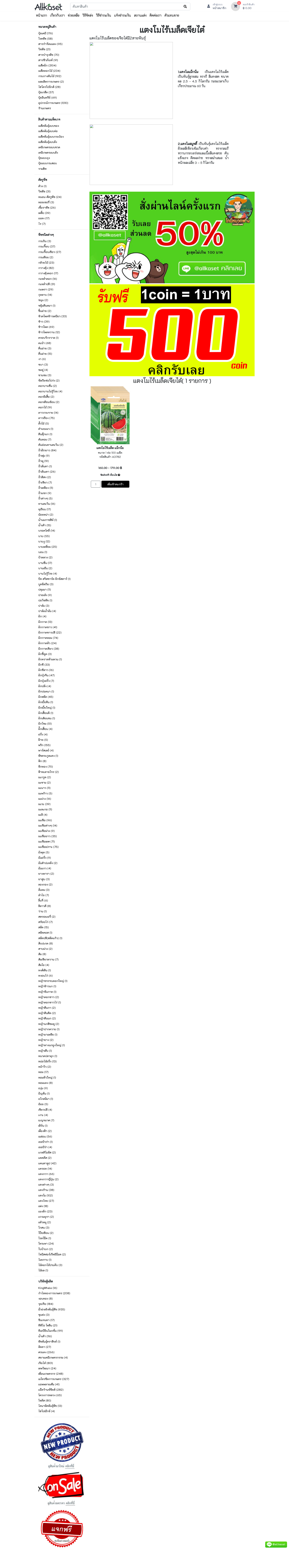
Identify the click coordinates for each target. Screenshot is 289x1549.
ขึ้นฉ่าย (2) (44, 311)
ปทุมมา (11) (44, 589)
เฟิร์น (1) (43, 1125)
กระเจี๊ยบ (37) (46, 246)
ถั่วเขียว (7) (45, 482)
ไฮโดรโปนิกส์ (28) (49, 87)
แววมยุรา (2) (46, 1217)
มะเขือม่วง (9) (46, 831)
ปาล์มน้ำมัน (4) (47, 611)
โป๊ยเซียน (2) (45, 1233)
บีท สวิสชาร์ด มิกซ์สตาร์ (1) (54, 579)
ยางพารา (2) (46, 873)
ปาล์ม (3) (43, 605)
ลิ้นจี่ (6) (43, 900)
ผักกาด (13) (45, 622)
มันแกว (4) (44, 868)
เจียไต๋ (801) (45, 1363)
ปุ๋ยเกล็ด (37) (46, 92)
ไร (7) (42, 224)
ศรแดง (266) (46, 1352)
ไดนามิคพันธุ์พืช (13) (50, 1406)
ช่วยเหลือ (73, 15)
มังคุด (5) (43, 852)
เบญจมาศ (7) (46, 1120)
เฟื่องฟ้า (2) (45, 1131)
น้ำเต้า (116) (45, 1336)
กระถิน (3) (44, 241)
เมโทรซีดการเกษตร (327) (53, 1379)
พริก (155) (44, 745)
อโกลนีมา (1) (45, 1099)
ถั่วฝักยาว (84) (47, 450)
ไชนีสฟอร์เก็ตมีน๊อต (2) (52, 1254)
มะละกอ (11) (45, 809)
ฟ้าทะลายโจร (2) (48, 772)
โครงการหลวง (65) (50, 1395)
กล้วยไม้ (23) (46, 262)
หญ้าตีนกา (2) (47, 1008)
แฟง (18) (43, 1206)
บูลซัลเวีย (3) (45, 584)
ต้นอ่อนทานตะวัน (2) (50, 445)
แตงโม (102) (45, 1195)
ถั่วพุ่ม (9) (44, 455)
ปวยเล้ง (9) (45, 595)
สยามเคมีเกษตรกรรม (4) (53, 1357)
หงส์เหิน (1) (44, 970)
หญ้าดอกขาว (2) (48, 997)
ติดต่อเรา (155, 15)
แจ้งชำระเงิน (122, 15)
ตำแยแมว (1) (45, 429)
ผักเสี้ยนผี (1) (45, 713)
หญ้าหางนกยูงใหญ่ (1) (51, 1045)
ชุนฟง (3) (44, 1315)
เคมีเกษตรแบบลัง (48, 152)
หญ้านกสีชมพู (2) (48, 1024)
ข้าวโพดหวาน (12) (49, 332)
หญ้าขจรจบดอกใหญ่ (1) (52, 981)
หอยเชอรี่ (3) (46, 202)
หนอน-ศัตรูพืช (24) (50, 197)
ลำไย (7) (43, 895)
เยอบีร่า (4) (45, 1147)
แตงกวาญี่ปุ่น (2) (48, 1179)
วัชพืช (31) (44, 191)
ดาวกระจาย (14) (48, 412)
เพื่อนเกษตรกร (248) (50, 1373)
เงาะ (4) (43, 1115)
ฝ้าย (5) (43, 740)
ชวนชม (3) (44, 375)
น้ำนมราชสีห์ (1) (47, 520)
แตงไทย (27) (46, 1201)
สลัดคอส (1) (45, 932)
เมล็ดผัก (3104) (47, 65)
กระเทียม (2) (45, 257)
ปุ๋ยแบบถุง (44, 158)
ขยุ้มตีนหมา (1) (46, 305)
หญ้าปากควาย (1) (49, 1029)
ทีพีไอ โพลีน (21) (47, 1325)
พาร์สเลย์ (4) (46, 750)
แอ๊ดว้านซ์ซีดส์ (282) (51, 1389)
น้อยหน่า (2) (45, 514)
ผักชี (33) (44, 664)
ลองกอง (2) (45, 884)
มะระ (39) (44, 804)
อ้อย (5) (43, 1104)
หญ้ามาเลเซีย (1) (47, 1034)
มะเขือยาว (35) (47, 836)
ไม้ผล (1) (43, 1270)
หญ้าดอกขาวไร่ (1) (49, 1002)
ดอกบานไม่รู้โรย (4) (50, 391)
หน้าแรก (41, 15)
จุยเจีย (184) (45, 1304)
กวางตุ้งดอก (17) (48, 273)
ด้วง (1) (42, 186)
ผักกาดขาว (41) (47, 627)
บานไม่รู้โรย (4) (47, 573)
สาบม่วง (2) (45, 949)
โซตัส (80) (44, 1400)
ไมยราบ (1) (45, 1260)
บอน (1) (42, 552)
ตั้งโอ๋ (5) (43, 423)
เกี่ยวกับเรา (57, 15)
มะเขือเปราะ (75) (48, 847)
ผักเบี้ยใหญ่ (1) (46, 707)
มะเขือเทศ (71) (46, 841)
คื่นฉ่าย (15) (45, 354)
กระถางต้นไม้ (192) (49, 76)
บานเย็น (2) (45, 568)
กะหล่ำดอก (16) (47, 279)
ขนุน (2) (43, 300)
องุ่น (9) (43, 1088)
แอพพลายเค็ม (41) (49, 1384)
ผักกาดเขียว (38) (48, 648)
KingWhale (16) (47, 1288)
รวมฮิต (42, 169)
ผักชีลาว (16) (46, 670)
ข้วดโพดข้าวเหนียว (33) (52, 316)
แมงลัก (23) (45, 1211)
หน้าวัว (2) (44, 1066)
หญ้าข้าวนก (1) (47, 986)
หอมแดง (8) (45, 1083)
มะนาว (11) (44, 788)
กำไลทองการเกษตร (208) (54, 1293)
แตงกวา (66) (46, 1174)
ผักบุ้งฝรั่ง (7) (46, 681)
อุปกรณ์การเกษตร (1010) (53, 103)
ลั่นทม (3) (44, 890)
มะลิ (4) (42, 814)
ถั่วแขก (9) (44, 493)
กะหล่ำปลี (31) (46, 284)
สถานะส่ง (140, 15)
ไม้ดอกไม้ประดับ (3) (50, 1265)
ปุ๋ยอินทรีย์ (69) (47, 97)
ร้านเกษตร (44, 108)
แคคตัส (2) (45, 1158)
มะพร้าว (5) (45, 793)
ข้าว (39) (44, 321)
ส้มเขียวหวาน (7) (48, 959)
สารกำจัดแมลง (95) (50, 44)
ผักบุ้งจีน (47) (46, 675)
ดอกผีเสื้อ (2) (46, 396)
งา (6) (42, 359)
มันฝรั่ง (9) (44, 857)
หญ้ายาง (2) (45, 1040)
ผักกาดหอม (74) (48, 638)
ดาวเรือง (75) (46, 418)
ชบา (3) (43, 364)
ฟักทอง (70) (45, 766)
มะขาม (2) (44, 782)
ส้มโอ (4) (43, 965)
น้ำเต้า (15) (44, 525)
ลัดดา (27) (44, 1347)
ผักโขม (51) (45, 723)
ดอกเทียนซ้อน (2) (48, 402)
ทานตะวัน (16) (46, 504)
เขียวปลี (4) (45, 1109)
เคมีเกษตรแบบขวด (49, 147)
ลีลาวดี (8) (44, 906)
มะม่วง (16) (44, 799)
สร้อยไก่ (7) (45, 922)
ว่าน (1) (42, 911)
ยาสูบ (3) (44, 879)
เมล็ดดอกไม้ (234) (49, 71)
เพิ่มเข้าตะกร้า (115, 484)
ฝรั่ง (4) (43, 734)
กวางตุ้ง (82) (46, 268)
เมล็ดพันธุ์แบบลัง (47, 142)
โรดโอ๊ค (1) (44, 1238)
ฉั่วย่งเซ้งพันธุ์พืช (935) (51, 1309)
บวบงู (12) (44, 541)
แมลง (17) (44, 218)
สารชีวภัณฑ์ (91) (48, 60)
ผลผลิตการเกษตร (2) (51, 81)
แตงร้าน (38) (46, 1190)
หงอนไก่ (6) (45, 975)
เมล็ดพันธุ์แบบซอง (48, 126)
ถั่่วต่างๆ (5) (45, 498)
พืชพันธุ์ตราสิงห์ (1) (49, 1341)
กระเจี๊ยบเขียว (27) (49, 252)
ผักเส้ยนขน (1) (46, 718)
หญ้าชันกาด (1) (47, 992)
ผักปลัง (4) (44, 686)
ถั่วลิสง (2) (44, 477)
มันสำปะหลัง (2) (47, 863)
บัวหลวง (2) (45, 557)
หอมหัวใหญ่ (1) (47, 1077)
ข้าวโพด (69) (46, 327)
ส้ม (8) (42, 954)
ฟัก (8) (42, 761)
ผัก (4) (42, 616)
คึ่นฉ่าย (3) (44, 348)
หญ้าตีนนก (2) (47, 1018)
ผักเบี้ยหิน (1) (45, 702)
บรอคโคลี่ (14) (46, 530)
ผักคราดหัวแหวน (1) (50, 659)
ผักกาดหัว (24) (47, 643)
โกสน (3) (43, 1227)
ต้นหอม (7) (44, 439)
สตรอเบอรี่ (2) (46, 916)
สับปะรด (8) (45, 943)
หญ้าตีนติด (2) (47, 1013)
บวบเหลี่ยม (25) (47, 547)
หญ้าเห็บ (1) (45, 1051)
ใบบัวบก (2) (45, 1249)
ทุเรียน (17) (44, 509)
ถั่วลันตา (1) (45, 466)
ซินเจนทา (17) (46, 1320)
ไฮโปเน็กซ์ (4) (46, 1411)
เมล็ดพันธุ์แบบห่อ (48, 131)
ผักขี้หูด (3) (45, 654)
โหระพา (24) (46, 1243)
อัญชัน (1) (44, 1093)
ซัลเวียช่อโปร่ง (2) (49, 380)
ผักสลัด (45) (45, 697)
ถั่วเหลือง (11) (45, 488)
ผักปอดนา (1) (46, 691)
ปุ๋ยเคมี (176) (45, 33)
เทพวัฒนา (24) (47, 1368)
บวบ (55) (44, 536)
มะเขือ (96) (45, 820)
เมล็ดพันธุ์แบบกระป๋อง (51, 136)
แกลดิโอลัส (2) (47, 1152)
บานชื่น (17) (45, 563)
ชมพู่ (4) (43, 370)
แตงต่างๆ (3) (46, 1184)
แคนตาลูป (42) (47, 1163)
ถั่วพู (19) (43, 461)
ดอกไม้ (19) (45, 407)
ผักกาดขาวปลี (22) (50, 632)
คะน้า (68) (44, 343)
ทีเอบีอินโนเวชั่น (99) (50, 1331)
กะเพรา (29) (45, 289)
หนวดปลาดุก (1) (47, 1056)
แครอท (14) (45, 1168)
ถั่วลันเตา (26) (46, 471)
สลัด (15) (43, 927)
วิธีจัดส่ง (88, 15)
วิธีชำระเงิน (103, 15)
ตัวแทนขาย (172, 15)
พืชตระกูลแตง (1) (48, 756)
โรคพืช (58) (45, 38)
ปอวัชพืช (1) (45, 600)
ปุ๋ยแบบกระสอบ (47, 163)
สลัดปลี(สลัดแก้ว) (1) (50, 938)
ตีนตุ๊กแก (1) (45, 434)
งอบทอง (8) (45, 1298)
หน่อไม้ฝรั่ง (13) (47, 1061)
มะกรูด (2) (44, 777)
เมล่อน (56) (45, 1136)
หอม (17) (43, 1072)
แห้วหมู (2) (44, 1222)
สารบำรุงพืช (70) (48, 55)
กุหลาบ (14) (45, 295)
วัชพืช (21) (44, 49)
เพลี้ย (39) (44, 213)
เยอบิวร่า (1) (45, 1142)
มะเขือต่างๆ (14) (47, 825)
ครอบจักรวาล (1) (48, 338)
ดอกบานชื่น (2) (47, 386)
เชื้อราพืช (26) (47, 207)
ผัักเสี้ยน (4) (45, 729)
